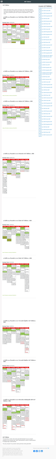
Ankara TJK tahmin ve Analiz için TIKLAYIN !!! (10, 95)
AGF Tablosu (27, 1)
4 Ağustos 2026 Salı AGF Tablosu (45, 72)
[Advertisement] (19, 59)
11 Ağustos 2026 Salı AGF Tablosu (45, 55)
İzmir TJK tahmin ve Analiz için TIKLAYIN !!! (9, 252)
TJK (48, 448)
